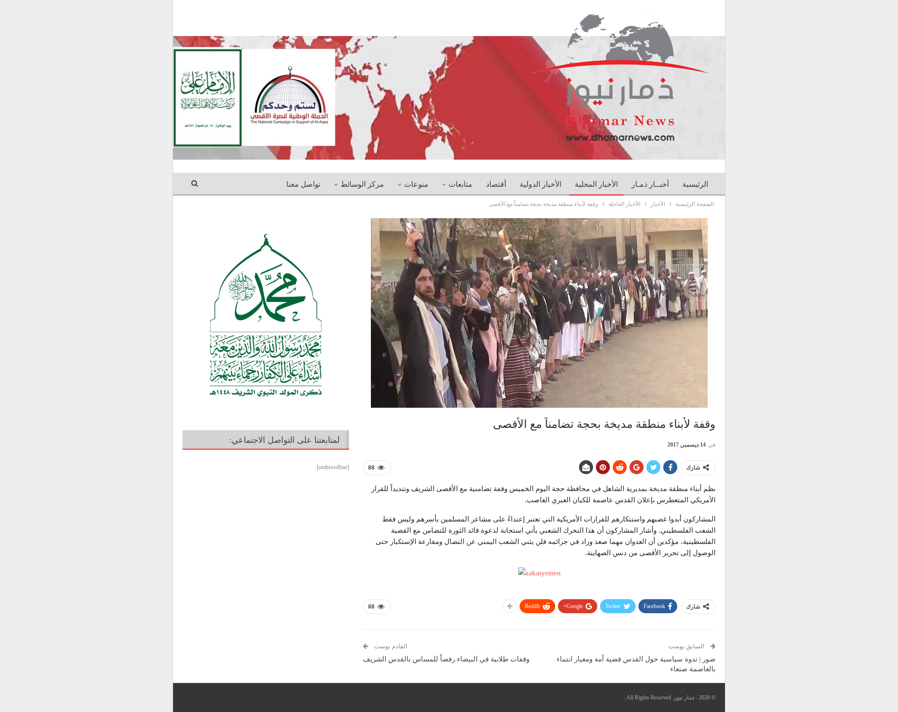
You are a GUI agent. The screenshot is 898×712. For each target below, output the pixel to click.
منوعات (416, 184)
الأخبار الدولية (540, 184)
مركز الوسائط (362, 184)
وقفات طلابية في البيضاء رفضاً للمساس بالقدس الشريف (446, 659)
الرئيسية (695, 184)
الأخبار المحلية (596, 184)
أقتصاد (496, 184)
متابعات (460, 184)
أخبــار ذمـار (650, 184)
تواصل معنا (303, 184)
